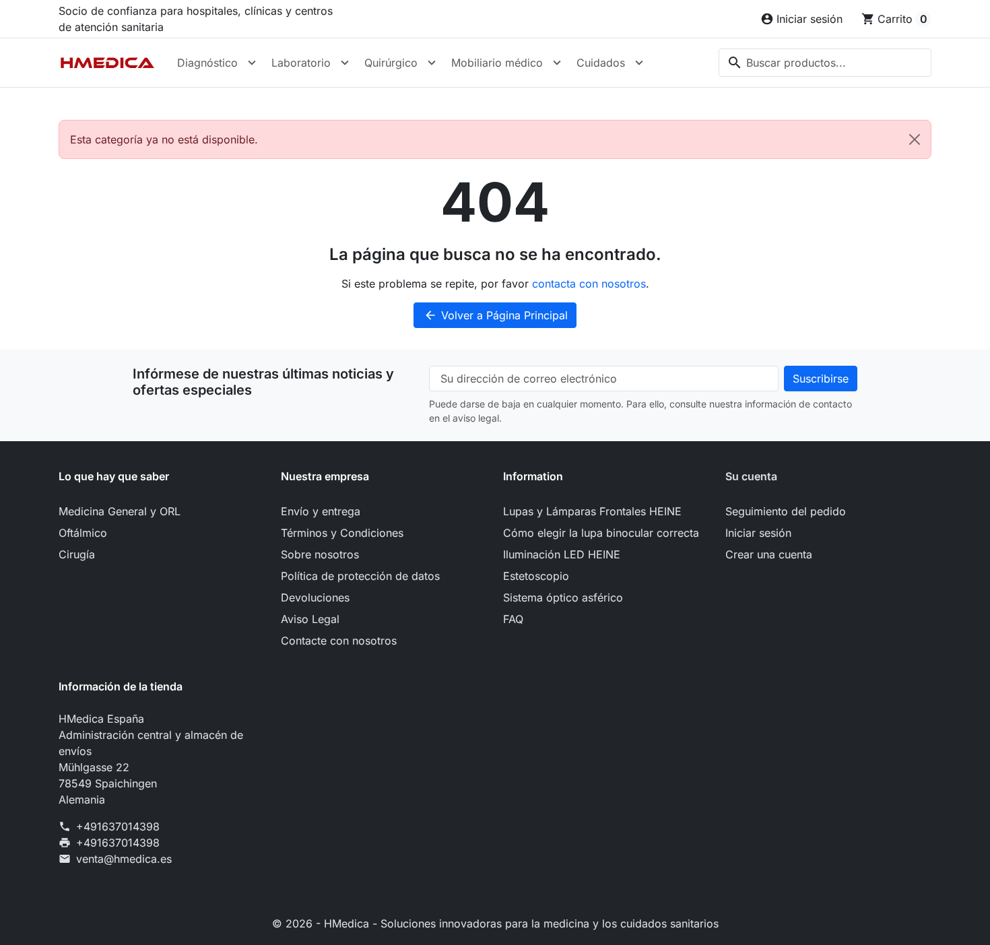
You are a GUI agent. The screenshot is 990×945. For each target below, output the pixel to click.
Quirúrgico (391, 62)
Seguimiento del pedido (785, 511)
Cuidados (600, 62)
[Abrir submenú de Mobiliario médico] (557, 62)
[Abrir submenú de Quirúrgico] (431, 62)
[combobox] (825, 62)
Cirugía (77, 554)
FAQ (513, 619)
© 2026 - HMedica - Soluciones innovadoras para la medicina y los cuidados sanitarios (495, 923)
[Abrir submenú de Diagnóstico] (252, 62)
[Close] (914, 139)
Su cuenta (751, 476)
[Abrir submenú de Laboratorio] (345, 62)
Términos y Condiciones (342, 533)
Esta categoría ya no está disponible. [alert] (164, 139)
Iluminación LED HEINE (561, 554)
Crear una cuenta (768, 554)
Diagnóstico (207, 62)
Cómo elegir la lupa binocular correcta (601, 533)
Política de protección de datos (360, 576)
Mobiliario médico (497, 62)
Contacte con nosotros (339, 640)
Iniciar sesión (758, 533)
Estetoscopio (536, 576)
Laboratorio (301, 62)
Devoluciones (315, 597)
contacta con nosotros (589, 283)
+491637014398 (118, 826)
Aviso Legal (310, 619)
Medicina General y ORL (119, 511)
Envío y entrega (320, 511)
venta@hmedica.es (124, 859)
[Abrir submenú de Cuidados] (639, 62)
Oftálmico (83, 533)
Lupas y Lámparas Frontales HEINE (592, 511)
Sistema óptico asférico (563, 597)
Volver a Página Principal (496, 315)
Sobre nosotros (320, 554)
